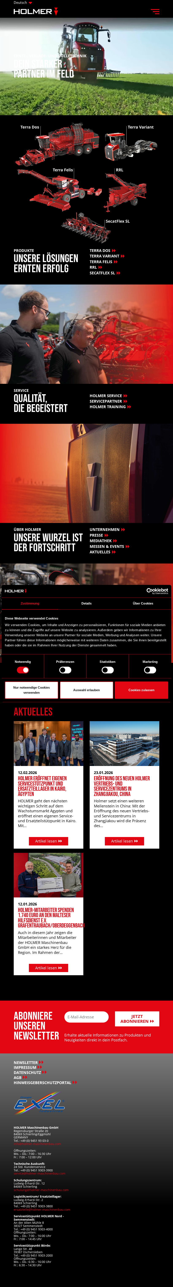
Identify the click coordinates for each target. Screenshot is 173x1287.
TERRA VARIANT (104, 255)
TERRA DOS (100, 250)
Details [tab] (86, 603)
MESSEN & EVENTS (107, 546)
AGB (18, 1077)
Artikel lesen (46, 841)
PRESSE (96, 535)
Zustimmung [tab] (30, 603)
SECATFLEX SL (102, 272)
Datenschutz (27, 1072)
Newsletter (26, 1062)
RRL (93, 267)
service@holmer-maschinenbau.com (39, 1173)
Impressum (25, 1067)
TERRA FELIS (101, 261)
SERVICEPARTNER (106, 401)
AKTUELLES (100, 551)
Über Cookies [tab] (143, 603)
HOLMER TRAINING (108, 406)
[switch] (65, 670)
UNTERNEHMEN (105, 529)
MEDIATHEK (101, 540)
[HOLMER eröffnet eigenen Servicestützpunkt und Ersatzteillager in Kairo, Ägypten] (48, 743)
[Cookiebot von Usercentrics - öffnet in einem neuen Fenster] (149, 591)
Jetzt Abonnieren (135, 1018)
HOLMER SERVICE (106, 395)
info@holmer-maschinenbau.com (37, 1143)
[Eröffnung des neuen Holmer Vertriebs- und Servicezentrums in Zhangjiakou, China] (124, 743)
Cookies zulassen (141, 690)
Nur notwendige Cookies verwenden (31, 690)
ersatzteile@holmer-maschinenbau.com (42, 1209)
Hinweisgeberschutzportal (42, 1082)
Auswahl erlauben (86, 690)
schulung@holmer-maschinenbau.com (41, 1189)
